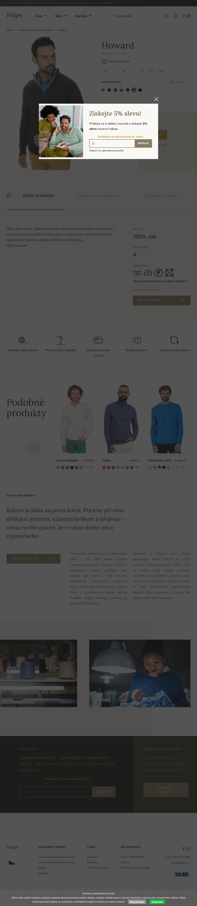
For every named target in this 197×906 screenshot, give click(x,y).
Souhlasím (157, 901)
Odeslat (143, 143)
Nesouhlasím (137, 901)
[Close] (155, 99)
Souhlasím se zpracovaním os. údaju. (121, 136)
